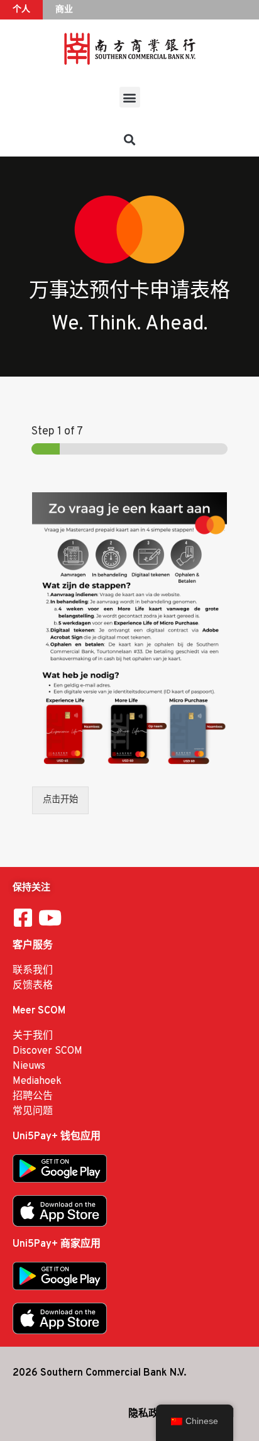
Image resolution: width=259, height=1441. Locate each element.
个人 (21, 9)
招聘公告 (33, 1096)
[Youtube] (50, 917)
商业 (64, 9)
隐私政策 (148, 1414)
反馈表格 (33, 986)
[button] (129, 97)
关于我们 (33, 1036)
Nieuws (29, 1066)
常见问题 (33, 1111)
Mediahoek (37, 1081)
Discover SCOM (47, 1051)
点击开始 (60, 800)
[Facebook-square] (23, 917)
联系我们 (33, 970)
